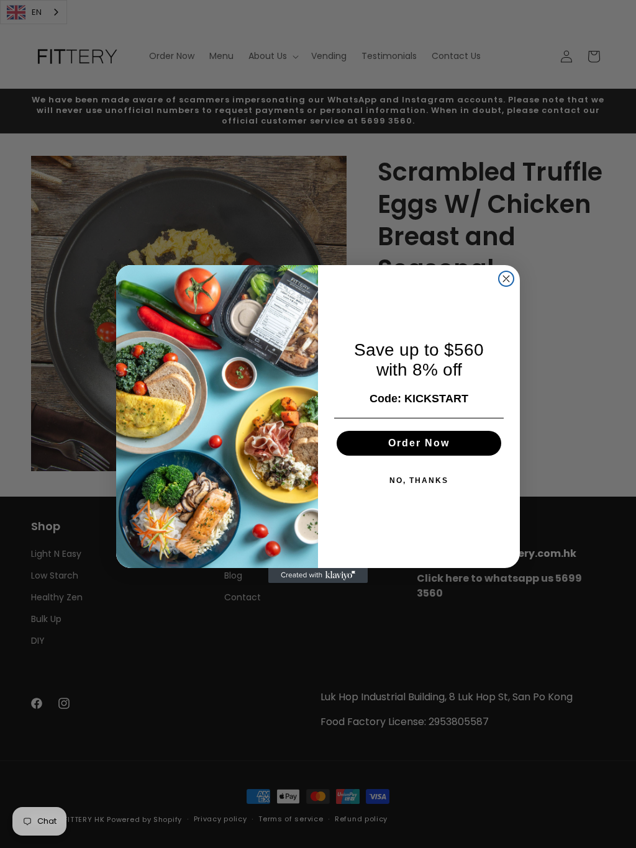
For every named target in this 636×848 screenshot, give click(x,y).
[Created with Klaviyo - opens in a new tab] (318, 575)
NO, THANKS (418, 480)
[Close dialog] (506, 278)
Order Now (419, 443)
